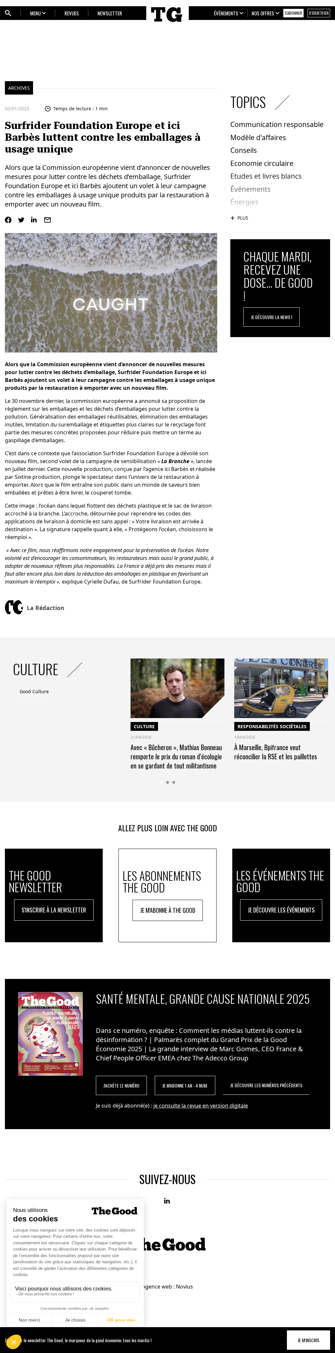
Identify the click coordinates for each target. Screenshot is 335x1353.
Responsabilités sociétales (272, 726)
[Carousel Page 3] (173, 782)
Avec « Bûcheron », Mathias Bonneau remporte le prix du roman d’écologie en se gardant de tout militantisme (176, 756)
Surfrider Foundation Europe (139, 453)
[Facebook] (8, 220)
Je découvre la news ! (271, 317)
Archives (19, 88)
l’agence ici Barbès (165, 469)
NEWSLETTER (109, 13)
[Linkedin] (34, 220)
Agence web (157, 1286)
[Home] (167, 23)
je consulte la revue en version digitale (200, 1105)
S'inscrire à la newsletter (54, 910)
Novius (184, 1286)
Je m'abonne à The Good (167, 910)
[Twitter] (21, 220)
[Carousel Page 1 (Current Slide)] (161, 782)
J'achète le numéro (121, 1085)
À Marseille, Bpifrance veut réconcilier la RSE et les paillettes (275, 751)
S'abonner (293, 13)
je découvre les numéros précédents (266, 1085)
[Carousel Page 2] (167, 782)
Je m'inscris (308, 1340)
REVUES (71, 13)
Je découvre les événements (281, 910)
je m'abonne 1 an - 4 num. (185, 1085)
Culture (144, 726)
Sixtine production (37, 476)
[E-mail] (47, 220)
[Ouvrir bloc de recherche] (8, 13)
